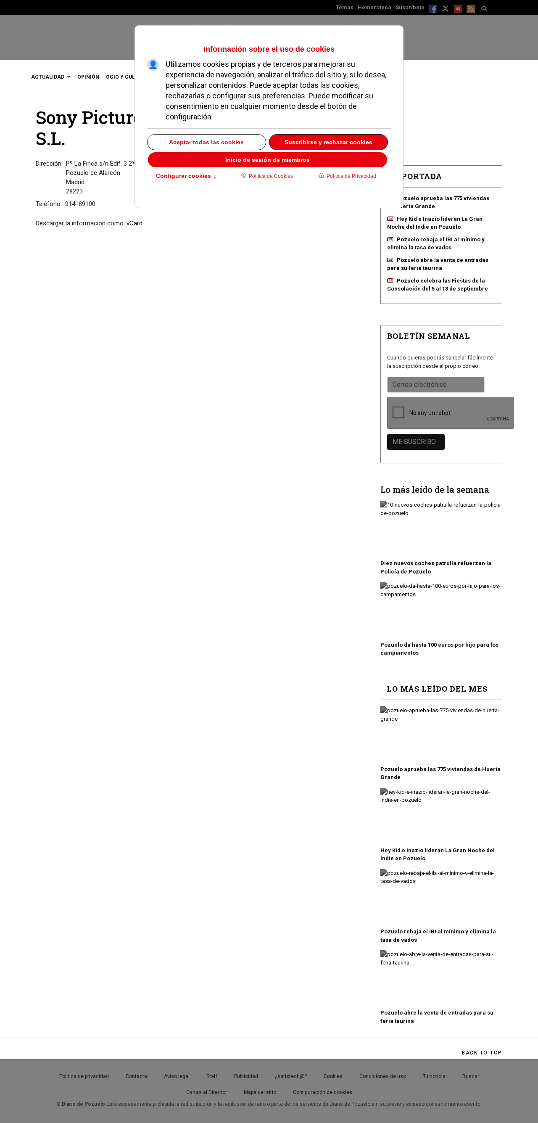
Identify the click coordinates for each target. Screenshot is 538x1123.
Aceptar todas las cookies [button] (206, 142)
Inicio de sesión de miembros (267, 159)
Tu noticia (434, 1076)
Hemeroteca (374, 7)
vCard (134, 223)
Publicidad (246, 1076)
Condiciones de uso (382, 1076)
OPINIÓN (88, 77)
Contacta (136, 1076)
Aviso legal (177, 1076)
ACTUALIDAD (47, 77)
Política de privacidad (84, 1076)
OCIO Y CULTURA (127, 77)
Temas (344, 7)
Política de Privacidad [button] (351, 176)
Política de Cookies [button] (271, 176)
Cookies (333, 1076)
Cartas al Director (206, 1092)
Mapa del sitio (260, 1092)
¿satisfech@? (291, 1076)
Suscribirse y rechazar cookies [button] (328, 142)
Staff (211, 1076)
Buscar (470, 1076)
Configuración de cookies (322, 1092)
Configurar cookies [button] (186, 176)
